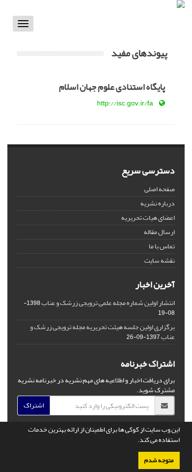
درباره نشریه (157, 203)
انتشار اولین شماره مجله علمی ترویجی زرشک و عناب (108, 302)
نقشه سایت (159, 260)
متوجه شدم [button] (159, 460)
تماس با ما (162, 246)
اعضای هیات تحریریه (148, 217)
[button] (134, 440)
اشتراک (34, 405)
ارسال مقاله (159, 231)
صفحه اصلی (159, 189)
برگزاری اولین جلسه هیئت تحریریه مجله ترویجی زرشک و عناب (102, 331)
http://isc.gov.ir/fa (125, 103)
